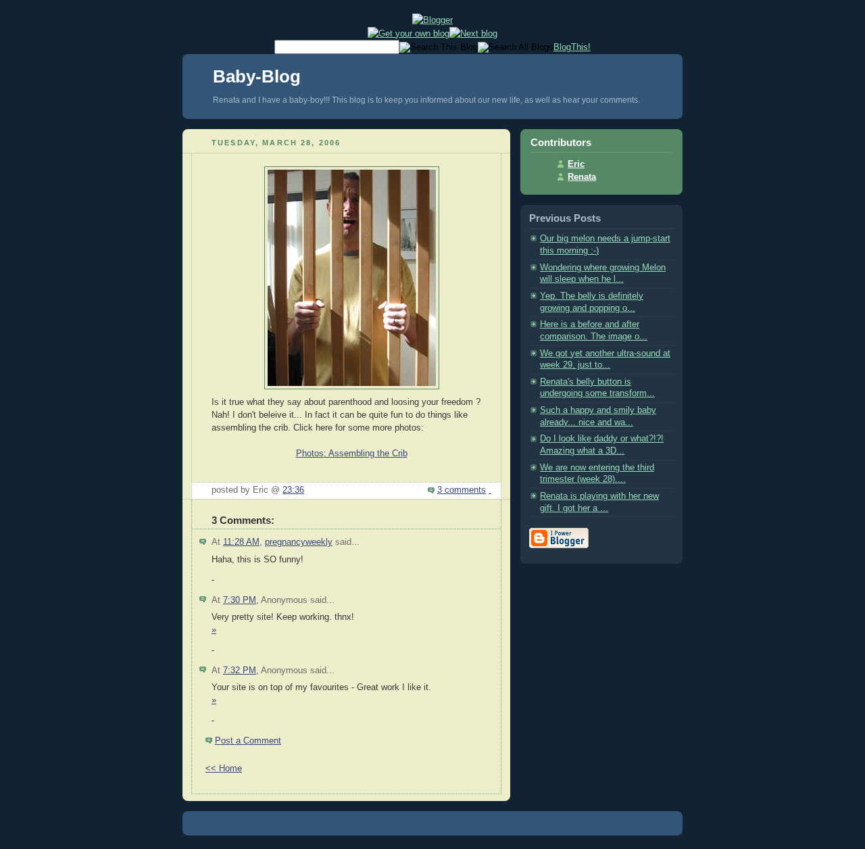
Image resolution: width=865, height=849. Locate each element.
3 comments (461, 490)
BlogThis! (572, 47)
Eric (576, 164)
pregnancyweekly (298, 542)
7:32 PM (239, 670)
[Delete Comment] (213, 576)
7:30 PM (239, 600)
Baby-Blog (257, 76)
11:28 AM (241, 542)
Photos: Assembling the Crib (351, 453)
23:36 (293, 490)
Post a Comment (248, 741)
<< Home (223, 768)
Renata (582, 177)
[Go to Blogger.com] (432, 20)
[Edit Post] (490, 490)
